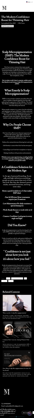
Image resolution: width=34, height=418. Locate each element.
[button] (29, 2)
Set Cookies (26, 412)
